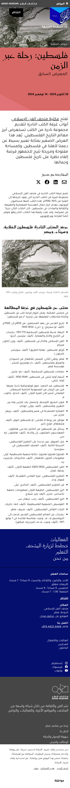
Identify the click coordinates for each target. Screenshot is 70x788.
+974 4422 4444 (51, 626)
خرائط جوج (48, 616)
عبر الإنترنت (46, 216)
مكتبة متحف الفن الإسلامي (35, 119)
